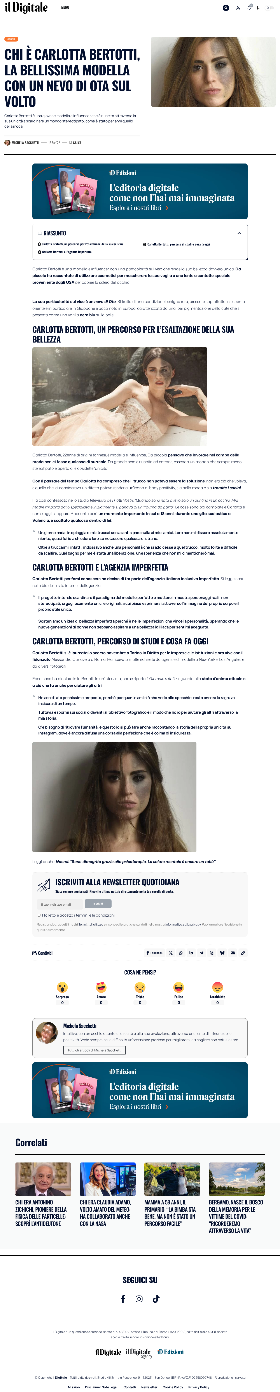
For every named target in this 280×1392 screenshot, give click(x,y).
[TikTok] (156, 1299)
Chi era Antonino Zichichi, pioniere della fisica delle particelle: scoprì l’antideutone (40, 1212)
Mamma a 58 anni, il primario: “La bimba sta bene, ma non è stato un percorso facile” (170, 1212)
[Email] (232, 952)
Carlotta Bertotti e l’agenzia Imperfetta (66, 251)
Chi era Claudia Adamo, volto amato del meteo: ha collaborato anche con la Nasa (105, 1212)
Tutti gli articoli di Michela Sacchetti (94, 1050)
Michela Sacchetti (25, 142)
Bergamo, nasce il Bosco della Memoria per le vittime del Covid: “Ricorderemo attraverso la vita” (236, 1216)
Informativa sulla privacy (183, 924)
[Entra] (238, 8)
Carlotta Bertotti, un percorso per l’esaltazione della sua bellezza (82, 244)
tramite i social (227, 488)
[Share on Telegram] (201, 952)
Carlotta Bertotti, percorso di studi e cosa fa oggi (178, 244)
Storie (11, 39)
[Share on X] (170, 952)
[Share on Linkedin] (191, 952)
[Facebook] (123, 1299)
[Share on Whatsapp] (181, 952)
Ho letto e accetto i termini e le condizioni (78, 915)
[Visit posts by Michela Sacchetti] (7, 143)
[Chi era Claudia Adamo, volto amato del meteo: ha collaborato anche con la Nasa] (108, 1179)
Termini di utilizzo (91, 924)
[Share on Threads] (211, 952)
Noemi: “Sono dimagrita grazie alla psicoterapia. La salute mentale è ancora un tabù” (135, 861)
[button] (225, 7)
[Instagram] (139, 1299)
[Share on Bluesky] (222, 952)
